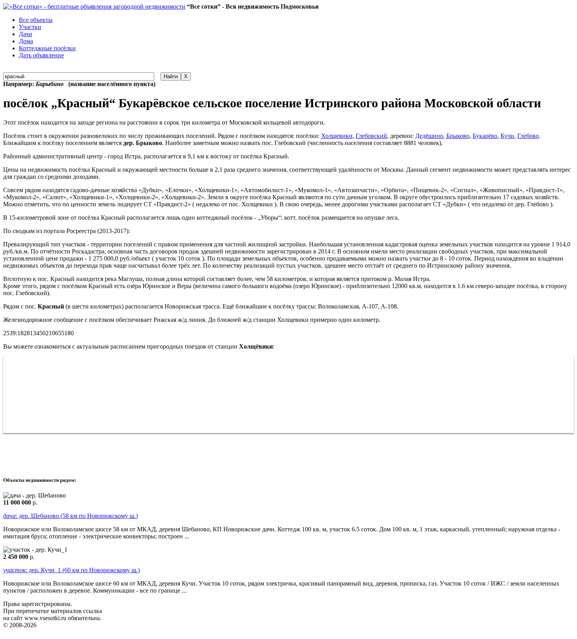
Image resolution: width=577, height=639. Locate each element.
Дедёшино (429, 135)
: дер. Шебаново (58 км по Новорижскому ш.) (70, 515)
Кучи (507, 135)
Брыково (457, 135)
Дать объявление (41, 55)
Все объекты (36, 20)
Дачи (25, 34)
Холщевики (336, 135)
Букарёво (485, 135)
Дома (26, 41)
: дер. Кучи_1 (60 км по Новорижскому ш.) (71, 570)
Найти (171, 76)
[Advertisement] (146, 450)
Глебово (528, 135)
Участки (30, 27)
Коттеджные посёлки (47, 48)
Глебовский (371, 135)
